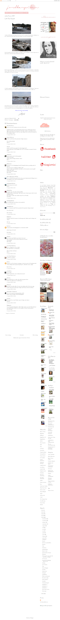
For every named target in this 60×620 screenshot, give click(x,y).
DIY (54, 189)
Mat (44, 198)
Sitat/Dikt (53, 201)
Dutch (47, 119)
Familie (42, 191)
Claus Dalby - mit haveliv (51, 399)
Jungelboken (44, 574)
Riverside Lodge (45, 577)
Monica (8, 284)
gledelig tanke (51, 376)
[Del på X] (16, 119)
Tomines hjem (43, 402)
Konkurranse (44, 197)
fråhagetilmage (52, 405)
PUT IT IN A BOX (43, 365)
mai (43, 531)
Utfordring (50, 205)
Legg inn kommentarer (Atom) (24, 337)
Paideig (49, 473)
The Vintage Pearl (43, 499)
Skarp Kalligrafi (43, 491)
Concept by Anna (51, 321)
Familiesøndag (45, 549)
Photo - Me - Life (43, 400)
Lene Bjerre (42, 467)
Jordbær (42, 196)
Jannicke (8, 154)
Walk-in (41, 206)
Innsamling (47, 194)
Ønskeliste (44, 206)
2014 (42, 510)
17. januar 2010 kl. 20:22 (11, 259)
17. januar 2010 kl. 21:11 (11, 268)
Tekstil (49, 204)
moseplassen (51, 387)
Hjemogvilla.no (43, 454)
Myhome (8, 163)
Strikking (53, 202)
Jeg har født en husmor (46, 552)
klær (41, 197)
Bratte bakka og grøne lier (51, 390)
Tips (54, 204)
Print (51, 200)
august (43, 525)
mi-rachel (8, 271)
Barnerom (50, 186)
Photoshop (47, 200)
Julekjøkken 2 (44, 586)
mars (43, 534)
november (44, 520)
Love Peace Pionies (10, 245)
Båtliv (50, 189)
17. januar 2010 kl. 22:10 (11, 282)
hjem (7, 12)
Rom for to (43, 379)
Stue (41, 204)
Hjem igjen (44, 591)
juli (43, 527)
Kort (48, 197)
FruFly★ (42, 391)
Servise (48, 201)
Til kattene (44, 547)
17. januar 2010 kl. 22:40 (11, 296)
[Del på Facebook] (17, 119)
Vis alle (54, 352)
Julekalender (50, 435)
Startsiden (22, 335)
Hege (8, 236)
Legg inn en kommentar (10, 313)
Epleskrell (8, 190)
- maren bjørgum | (52, 366)
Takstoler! (44, 554)
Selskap (45, 201)
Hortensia (50, 468)
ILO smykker (42, 457)
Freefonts (42, 448)
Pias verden (43, 331)
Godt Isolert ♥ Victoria (11, 291)
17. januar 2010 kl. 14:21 (11, 134)
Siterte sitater (42, 489)
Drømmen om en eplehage (43, 317)
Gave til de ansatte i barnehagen (50, 429)
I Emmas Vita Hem (51, 313)
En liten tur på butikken (46, 542)
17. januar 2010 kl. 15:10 (11, 152)
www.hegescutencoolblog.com (44, 408)
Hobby (46, 193)
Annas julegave (45, 579)
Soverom (41, 202)
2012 (42, 513)
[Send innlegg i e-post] (18, 118)
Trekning (41, 205)
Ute (46, 205)
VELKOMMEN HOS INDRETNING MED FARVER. (52, 327)
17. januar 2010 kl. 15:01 (11, 144)
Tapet (46, 204)
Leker (54, 197)
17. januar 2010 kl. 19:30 (11, 223)
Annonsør (48, 185)
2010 (42, 517)
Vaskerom (53, 205)
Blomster (50, 188)
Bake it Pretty (42, 431)
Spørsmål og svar (47, 202)
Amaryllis (44, 581)
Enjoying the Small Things (51, 310)
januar (43, 538)
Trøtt (43, 546)
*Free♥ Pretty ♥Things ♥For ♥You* (51, 324)
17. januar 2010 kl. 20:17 (11, 243)
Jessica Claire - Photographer (52, 315)
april (43, 532)
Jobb (54, 194)
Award (52, 185)
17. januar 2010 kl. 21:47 (11, 275)
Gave (46, 192)
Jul (45, 196)
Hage (54, 192)
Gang (44, 192)
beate (8, 226)
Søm (44, 204)
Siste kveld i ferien (45, 589)
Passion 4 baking (43, 321)
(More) (50, 119)
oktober (44, 522)
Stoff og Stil (42, 495)
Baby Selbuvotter (51, 456)
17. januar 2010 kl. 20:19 (11, 253)
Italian (45, 119)
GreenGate (50, 192)
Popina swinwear (43, 482)
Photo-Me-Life (10, 125)
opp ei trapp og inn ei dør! (12, 176)
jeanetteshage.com (52, 397)
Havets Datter (9, 137)
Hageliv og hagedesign (51, 409)
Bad (54, 185)
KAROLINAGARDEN (52, 370)
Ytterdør (43, 569)
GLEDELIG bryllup (43, 356)
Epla (41, 444)
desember (44, 518)
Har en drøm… (43, 367)
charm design (43, 373)
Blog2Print (42, 433)
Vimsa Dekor (42, 502)
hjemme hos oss (13, 12)
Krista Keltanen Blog (52, 318)
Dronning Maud (10, 200)
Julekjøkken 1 (44, 587)
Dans (52, 189)
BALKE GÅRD (44, 385)
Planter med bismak (46, 576)
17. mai (41, 185)
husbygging (21, 12)
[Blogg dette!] (15, 119)
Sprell (41, 493)
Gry (7, 261)
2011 (42, 515)
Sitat (43, 566)
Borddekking (43, 189)
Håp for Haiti (44, 551)
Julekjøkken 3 (44, 584)
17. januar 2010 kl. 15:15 (11, 161)
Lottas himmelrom (43, 358)
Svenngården (43, 337)
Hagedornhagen (43, 452)
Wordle (41, 504)
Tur (44, 205)
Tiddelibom (44, 539)
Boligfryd (42, 435)
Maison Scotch (51, 490)
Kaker (48, 196)
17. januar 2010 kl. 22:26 (11, 289)
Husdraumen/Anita (10, 183)
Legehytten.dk (43, 465)
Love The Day (51, 368)
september (44, 524)
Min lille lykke (43, 314)
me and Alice (51, 334)
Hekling (41, 193)
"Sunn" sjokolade (51, 454)
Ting (51, 204)
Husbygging (52, 193)
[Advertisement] (22, 325)
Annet (44, 185)
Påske (54, 200)
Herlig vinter (44, 571)
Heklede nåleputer (51, 461)
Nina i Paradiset (44, 349)
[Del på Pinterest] (18, 119)
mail (26, 12)
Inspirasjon (51, 194)
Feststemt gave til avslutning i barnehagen (51, 448)
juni (43, 529)
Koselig (50, 197)
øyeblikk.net (43, 323)
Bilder (54, 186)
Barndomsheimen (44, 186)
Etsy (41, 446)
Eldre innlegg (35, 335)
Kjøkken (53, 196)
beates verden (43, 343)
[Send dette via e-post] (14, 119)
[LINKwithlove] (48, 131)
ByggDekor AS (43, 437)
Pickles (41, 480)
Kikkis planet (43, 393)
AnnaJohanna (9, 206)
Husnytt (43, 541)
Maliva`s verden (44, 308)
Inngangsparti (42, 194)
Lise (7, 146)
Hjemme (43, 544)
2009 (42, 593)
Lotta (8, 298)
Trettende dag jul (45, 582)
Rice (41, 484)
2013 (42, 512)
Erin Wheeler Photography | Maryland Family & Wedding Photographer (51, 361)
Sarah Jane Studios (43, 486)
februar (43, 536)
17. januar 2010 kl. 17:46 (11, 198)
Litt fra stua (44, 558)
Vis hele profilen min (44, 602)
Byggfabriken (42, 439)
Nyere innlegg (8, 335)
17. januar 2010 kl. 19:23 (11, 214)
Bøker (47, 189)
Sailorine (41, 201)
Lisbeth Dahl (42, 469)
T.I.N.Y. (41, 497)
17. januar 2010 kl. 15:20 (11, 174)
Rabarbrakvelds (51, 426)
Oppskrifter (42, 200)
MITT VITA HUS (51, 347)
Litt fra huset (44, 564)
